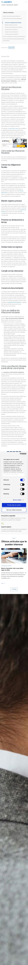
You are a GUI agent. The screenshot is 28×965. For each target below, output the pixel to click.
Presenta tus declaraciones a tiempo (13, 27)
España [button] (15, 4)
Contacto (3, 4)
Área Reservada (9, 4)
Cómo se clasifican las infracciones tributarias (14, 36)
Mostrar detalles (17, 500)
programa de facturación (14, 302)
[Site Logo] (6, 2)
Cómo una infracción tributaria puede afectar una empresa (13, 39)
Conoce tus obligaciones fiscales (13, 22)
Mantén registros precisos (11, 25)
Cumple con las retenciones (11, 31)
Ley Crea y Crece (13, 128)
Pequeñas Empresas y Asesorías (14, 550)
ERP (13, 47)
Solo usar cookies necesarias (14, 510)
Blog (10, 47)
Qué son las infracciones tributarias (11, 16)
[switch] (22, 484)
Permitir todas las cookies (14, 505)
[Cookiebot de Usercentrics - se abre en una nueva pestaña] (20, 454)
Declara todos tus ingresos (11, 29)
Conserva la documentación (11, 34)
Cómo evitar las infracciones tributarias (12, 18)
